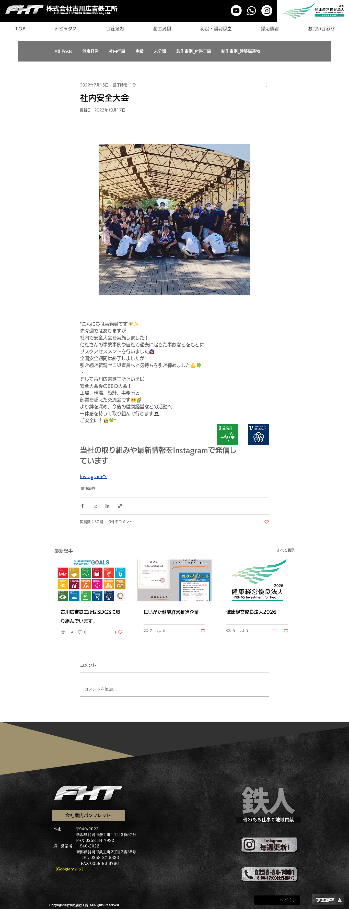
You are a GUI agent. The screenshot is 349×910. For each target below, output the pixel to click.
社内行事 (117, 51)
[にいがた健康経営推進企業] (174, 580)
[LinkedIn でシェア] (107, 506)
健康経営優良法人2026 (251, 612)
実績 (139, 51)
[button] (65, 28)
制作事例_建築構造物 (240, 51)
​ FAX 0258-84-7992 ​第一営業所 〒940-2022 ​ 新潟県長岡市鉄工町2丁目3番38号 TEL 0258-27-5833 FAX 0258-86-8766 (94, 852)
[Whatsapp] (251, 10)
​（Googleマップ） (69, 869)
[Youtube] (236, 10)
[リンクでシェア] (120, 506)
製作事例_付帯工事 (193, 51)
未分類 (160, 51)
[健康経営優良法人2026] (257, 580)
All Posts (63, 51)
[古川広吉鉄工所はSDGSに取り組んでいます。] (91, 580)
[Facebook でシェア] (82, 506)
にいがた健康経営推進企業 (171, 612)
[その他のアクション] (266, 85)
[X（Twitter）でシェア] (94, 506)
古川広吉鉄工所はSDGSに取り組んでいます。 (90, 616)
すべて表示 (286, 550)
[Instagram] (266, 10)
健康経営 (90, 51)
